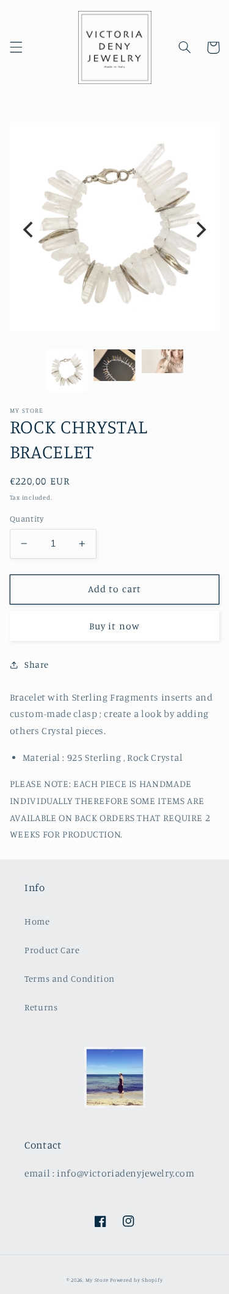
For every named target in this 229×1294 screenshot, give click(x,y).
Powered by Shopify (136, 1279)
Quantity (26, 518)
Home (37, 921)
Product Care (52, 950)
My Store (97, 1279)
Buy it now (114, 626)
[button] (16, 47)
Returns (40, 1007)
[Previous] (29, 229)
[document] (115, 229)
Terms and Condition (69, 978)
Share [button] (36, 664)
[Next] (199, 229)
